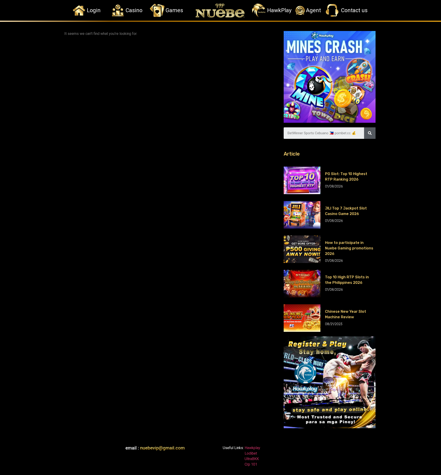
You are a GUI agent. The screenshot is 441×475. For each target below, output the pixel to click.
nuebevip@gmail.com (162, 448)
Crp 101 (250, 464)
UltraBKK (251, 459)
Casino (134, 10)
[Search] (370, 133)
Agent (313, 10)
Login (94, 10)
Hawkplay (252, 448)
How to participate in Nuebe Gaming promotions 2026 (349, 248)
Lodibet (251, 453)
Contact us (354, 10)
